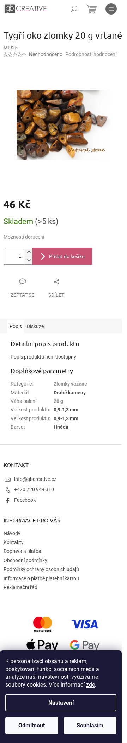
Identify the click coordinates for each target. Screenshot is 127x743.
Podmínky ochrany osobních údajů (41, 569)
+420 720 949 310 (34, 489)
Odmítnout (31, 725)
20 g (58, 401)
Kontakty (14, 542)
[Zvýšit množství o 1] (28, 252)
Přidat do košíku (67, 256)
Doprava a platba (22, 551)
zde (90, 684)
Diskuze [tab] (35, 326)
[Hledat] (74, 9)
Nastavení (61, 702)
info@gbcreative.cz (35, 479)
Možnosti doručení (24, 237)
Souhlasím (90, 725)
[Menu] (111, 9)
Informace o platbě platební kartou (41, 578)
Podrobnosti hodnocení (90, 54)
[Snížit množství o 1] (28, 260)
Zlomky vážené (70, 384)
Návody (12, 533)
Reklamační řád (20, 587)
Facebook (25, 500)
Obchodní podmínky (25, 560)
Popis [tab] (16, 326)
